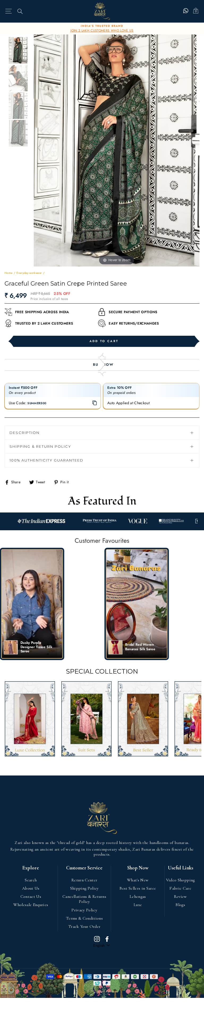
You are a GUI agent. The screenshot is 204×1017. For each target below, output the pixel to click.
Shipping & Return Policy (40, 446)
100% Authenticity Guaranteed (46, 460)
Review (180, 896)
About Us (31, 888)
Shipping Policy (84, 888)
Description (25, 432)
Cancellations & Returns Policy (84, 899)
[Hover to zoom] (116, 150)
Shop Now (137, 868)
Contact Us (30, 896)
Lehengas (138, 896)
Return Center (84, 880)
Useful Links (180, 868)
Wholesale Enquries (30, 904)
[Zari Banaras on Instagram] (97, 938)
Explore (30, 868)
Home (8, 273)
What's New (137, 880)
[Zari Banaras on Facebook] (107, 938)
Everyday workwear (29, 273)
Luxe (138, 904)
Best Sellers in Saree (138, 888)
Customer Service (84, 868)
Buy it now (102, 365)
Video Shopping (180, 880)
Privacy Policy (84, 910)
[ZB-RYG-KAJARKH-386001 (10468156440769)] (19, 50)
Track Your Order (84, 926)
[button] (32, 604)
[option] (102, 28)
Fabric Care (180, 888)
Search (31, 880)
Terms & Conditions (84, 918)
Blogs (180, 904)
